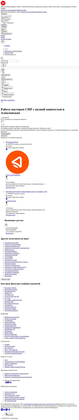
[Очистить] (3, 65)
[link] (4, 31)
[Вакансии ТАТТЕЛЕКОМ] (41, 162)
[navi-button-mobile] (3, 41)
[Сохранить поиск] (3, 70)
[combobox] (10, 61)
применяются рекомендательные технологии (39, 404)
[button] (3, 35)
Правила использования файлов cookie (34, 12)
